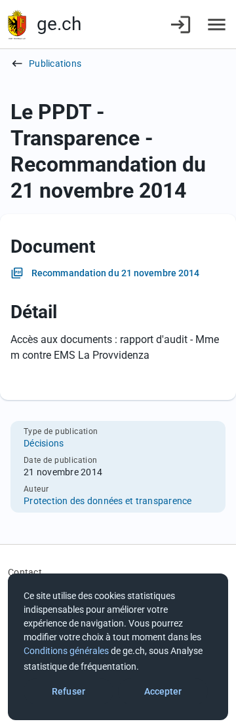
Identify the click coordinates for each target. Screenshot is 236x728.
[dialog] (118, 646)
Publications (55, 63)
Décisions (44, 443)
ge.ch (59, 24)
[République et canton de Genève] (17, 24)
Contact (25, 572)
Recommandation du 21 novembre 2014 (115, 273)
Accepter (163, 691)
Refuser (68, 691)
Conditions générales (66, 651)
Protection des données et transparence (108, 501)
